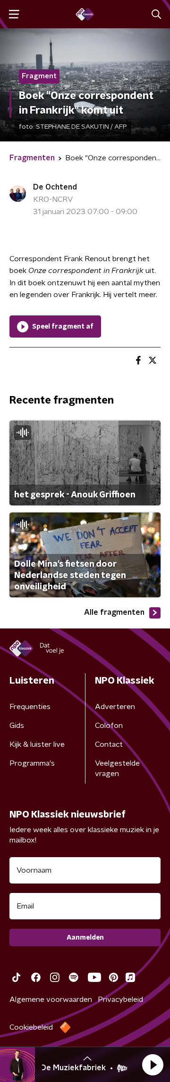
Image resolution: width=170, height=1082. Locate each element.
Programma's (32, 763)
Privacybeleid (120, 999)
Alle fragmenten (114, 612)
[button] (152, 1064)
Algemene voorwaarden (50, 999)
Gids (16, 725)
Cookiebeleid (31, 1027)
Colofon (109, 725)
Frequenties (30, 706)
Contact (109, 744)
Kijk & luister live (37, 744)
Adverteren (115, 706)
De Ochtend (55, 187)
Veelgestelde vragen (117, 768)
